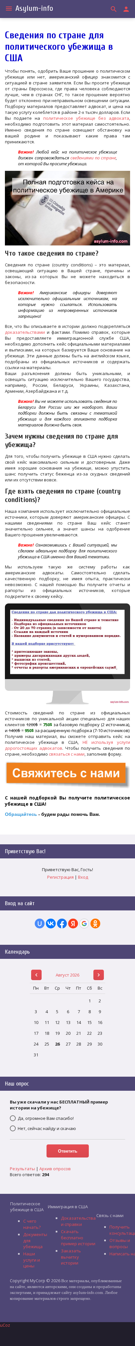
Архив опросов (55, 1169)
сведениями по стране (93, 158)
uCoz (5, 1325)
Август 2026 (67, 975)
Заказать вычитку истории (71, 1257)
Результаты (22, 1169)
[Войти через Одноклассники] (95, 923)
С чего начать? (32, 1224)
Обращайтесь (21, 814)
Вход (83, 877)
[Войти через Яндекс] (73, 923)
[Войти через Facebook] (62, 923)
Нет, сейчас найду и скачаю (47, 1128)
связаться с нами (67, 754)
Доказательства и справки (78, 1221)
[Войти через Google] (84, 923)
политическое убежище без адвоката (86, 118)
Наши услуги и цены (31, 1260)
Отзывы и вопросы (119, 1243)
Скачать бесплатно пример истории (78, 1238)
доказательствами (25, 332)
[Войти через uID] (40, 923)
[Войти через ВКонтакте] (51, 923)
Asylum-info (34, 8)
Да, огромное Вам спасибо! (46, 1118)
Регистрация (60, 877)
